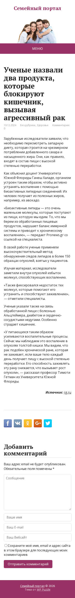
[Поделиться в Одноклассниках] (28, 423)
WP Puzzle (43, 589)
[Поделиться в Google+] (38, 423)
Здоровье (42, 125)
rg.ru (67, 392)
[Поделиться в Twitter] (48, 423)
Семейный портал (37, 8)
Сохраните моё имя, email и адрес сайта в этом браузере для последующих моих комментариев (37, 550)
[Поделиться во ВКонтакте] (18, 423)
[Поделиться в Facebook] (8, 423)
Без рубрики (27, 125)
